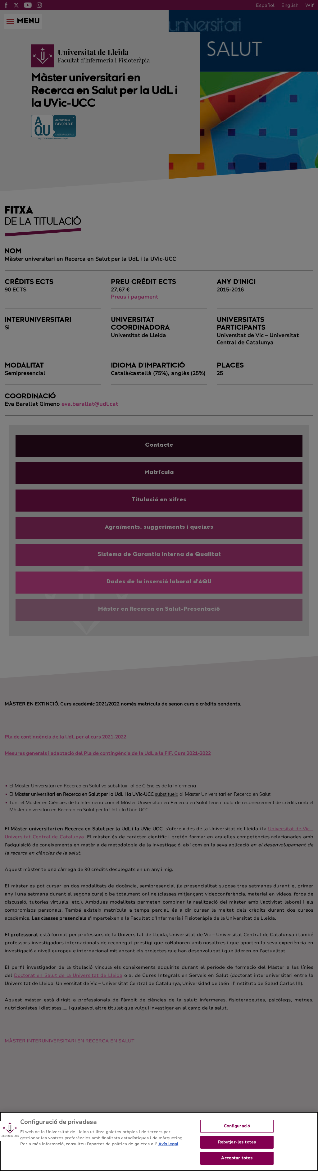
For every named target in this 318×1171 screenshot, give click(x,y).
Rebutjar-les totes (237, 1142)
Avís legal (168, 1144)
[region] (159, 1141)
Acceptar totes (236, 1158)
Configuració (237, 1126)
